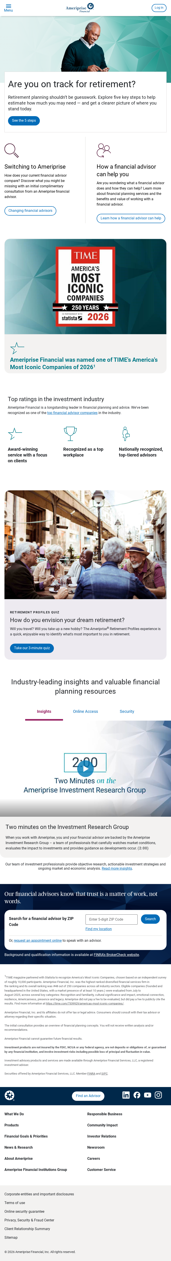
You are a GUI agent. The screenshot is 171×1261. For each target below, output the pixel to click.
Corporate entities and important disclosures (39, 1194)
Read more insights (117, 868)
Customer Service (101, 1170)
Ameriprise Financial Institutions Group (35, 1170)
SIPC (104, 1073)
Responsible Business (104, 1114)
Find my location (99, 929)
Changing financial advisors (30, 210)
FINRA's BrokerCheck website (116, 955)
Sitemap (11, 1237)
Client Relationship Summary (27, 1229)
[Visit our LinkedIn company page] (123, 1096)
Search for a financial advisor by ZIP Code (41, 921)
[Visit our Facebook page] (134, 1096)
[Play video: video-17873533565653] (85, 769)
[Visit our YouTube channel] (145, 1096)
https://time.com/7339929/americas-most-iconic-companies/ (85, 1003)
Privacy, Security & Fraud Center (29, 1220)
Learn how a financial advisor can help (131, 218)
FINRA (91, 1073)
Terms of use (14, 1203)
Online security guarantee (24, 1211)
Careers (93, 1158)
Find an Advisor (88, 1096)
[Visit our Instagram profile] (156, 1096)
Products (11, 1125)
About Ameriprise (18, 1158)
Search (150, 919)
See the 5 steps (24, 120)
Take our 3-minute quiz (32, 648)
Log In (159, 7)
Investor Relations (101, 1136)
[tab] (44, 712)
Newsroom (96, 1147)
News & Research (18, 1147)
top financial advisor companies (72, 413)
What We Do (14, 1114)
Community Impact (102, 1125)
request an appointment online (38, 940)
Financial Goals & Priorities (26, 1136)
